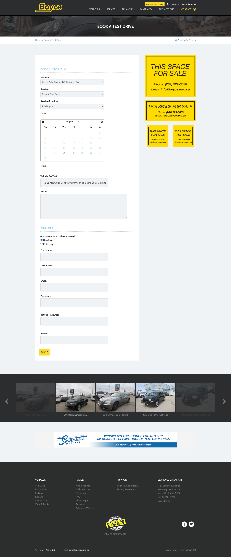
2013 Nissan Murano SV (75, 414)
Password (45, 296)
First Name (46, 250)
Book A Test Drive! (154, 4)
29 (91, 152)
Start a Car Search (187, 40)
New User (48, 240)
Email (43, 280)
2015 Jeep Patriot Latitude (155, 414)
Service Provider (49, 101)
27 (74, 152)
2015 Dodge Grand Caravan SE (195, 414)
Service (44, 89)
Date (43, 113)
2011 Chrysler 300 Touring (115, 414)
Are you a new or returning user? (57, 236)
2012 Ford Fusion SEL (36, 414)
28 (82, 152)
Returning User (51, 244)
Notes (43, 191)
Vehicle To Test (48, 176)
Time (43, 165)
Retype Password (50, 314)
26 (64, 152)
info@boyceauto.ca (79, 549)
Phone (44, 333)
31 (45, 158)
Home (38, 40)
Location (45, 76)
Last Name (46, 265)
